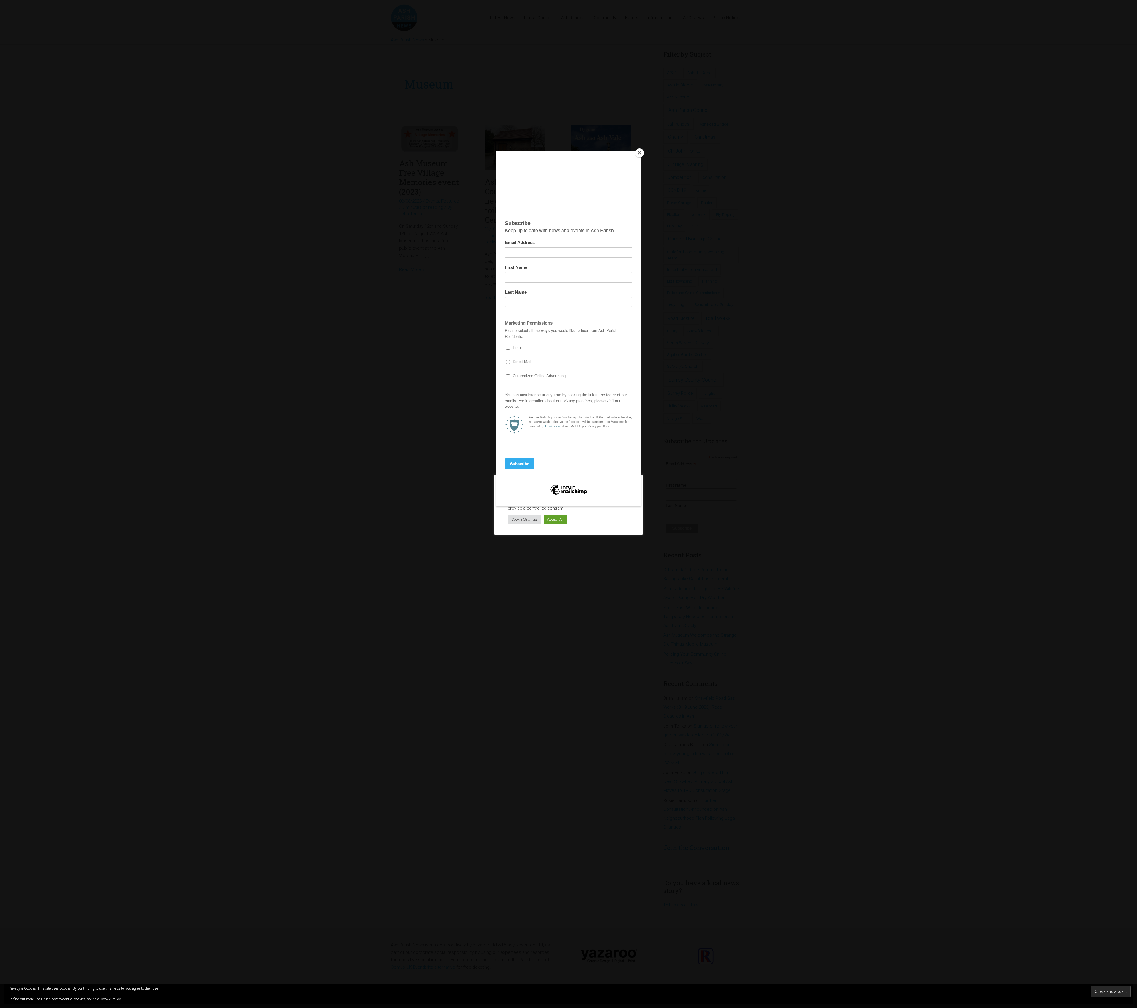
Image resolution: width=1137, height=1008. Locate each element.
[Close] (639, 152)
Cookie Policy (111, 999)
